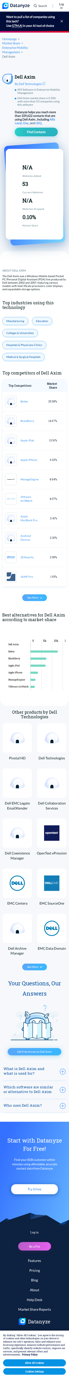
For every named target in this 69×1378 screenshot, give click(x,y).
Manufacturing (15, 321)
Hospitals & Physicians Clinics (24, 345)
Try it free (34, 1189)
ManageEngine (30, 479)
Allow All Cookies (34, 1362)
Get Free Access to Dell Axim (34, 1051)
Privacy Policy (30, 1354)
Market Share (11, 43)
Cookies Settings (34, 1371)
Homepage (9, 39)
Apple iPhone (29, 459)
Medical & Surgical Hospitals (23, 356)
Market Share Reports (34, 1309)
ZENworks (27, 557)
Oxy (26, 123)
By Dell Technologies (28, 84)
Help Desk (34, 1300)
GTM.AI (17, 25)
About (34, 1290)
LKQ (38, 123)
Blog (34, 1280)
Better (24, 401)
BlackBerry (27, 421)
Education (42, 321)
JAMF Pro (27, 576)
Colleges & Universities (20, 333)
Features (34, 1260)
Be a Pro (34, 1246)
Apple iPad (27, 440)
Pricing (34, 1270)
